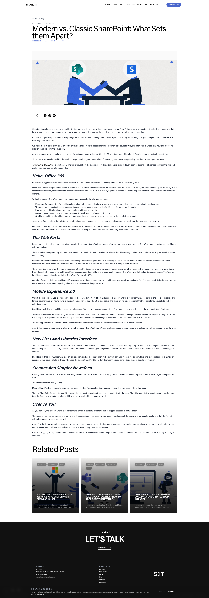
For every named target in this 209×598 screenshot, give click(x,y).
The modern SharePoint (43, 165)
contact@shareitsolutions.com (45, 577)
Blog (100, 577)
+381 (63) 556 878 (41, 574)
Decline (162, 592)
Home (107, 4)
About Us (154, 4)
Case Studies (119, 4)
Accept (171, 591)
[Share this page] (37, 115)
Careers (131, 4)
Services (101, 569)
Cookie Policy (39, 594)
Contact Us (103, 548)
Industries (142, 4)
